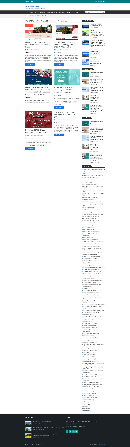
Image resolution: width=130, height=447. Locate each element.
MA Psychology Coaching (89, 282)
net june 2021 (86, 321)
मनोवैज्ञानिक (85, 406)
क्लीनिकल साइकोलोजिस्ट (87, 402)
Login (68, 12)
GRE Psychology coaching (90, 239)
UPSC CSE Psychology (89, 393)
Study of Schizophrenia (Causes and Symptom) (94, 98)
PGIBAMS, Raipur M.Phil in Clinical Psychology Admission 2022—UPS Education (66, 44)
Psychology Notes (88, 354)
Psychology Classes (40, 12)
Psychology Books (88, 340)
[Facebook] (96, 1)
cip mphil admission (88, 199)
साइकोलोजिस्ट (86, 410)
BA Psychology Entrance (89, 184)
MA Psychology (87, 276)
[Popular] (83, 118)
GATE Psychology (87, 227)
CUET (84, 209)
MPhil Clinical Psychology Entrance (92, 304)
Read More (30, 64)
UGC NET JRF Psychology (90, 386)
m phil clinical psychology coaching (92, 267)
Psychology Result (88, 356)
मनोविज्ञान (85, 404)
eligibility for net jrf (88, 225)
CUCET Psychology (88, 207)
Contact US (75, 12)
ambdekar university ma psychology (92, 175)
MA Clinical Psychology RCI (90, 273)
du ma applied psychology (90, 220)
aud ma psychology (88, 179)
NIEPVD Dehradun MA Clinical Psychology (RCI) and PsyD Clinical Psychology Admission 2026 (97, 44)
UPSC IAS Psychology (88, 395)
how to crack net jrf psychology (91, 252)
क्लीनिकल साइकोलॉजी (87, 399)
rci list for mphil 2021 (89, 376)
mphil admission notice (89, 292)
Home (31, 12)
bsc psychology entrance (89, 197)
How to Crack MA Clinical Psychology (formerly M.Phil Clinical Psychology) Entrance (96, 108)
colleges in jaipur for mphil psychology (93, 204)
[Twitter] (104, 1)
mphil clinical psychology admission (92, 297)
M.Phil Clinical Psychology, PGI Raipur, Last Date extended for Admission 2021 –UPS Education (38, 89)
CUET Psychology (87, 212)
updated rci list (87, 389)
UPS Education (32, 6)
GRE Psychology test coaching (91, 246)
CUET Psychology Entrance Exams (92, 214)
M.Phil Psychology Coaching (90, 271)
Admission (62, 12)
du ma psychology (88, 223)
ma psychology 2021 (88, 278)
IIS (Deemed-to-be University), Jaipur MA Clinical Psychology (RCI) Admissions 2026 (97, 33)
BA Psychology (87, 182)
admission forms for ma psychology (92, 169)
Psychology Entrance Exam (90, 348)
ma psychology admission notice (91, 280)
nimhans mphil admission (90, 327)
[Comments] (89, 118)
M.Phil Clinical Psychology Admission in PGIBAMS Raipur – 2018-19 (66, 114)
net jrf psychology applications (91, 316)
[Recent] (86, 118)
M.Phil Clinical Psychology (90, 269)
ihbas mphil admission (89, 254)
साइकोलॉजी (85, 408)
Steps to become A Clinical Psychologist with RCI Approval (96, 81)
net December (87, 314)
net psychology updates (89, 323)
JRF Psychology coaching (89, 260)
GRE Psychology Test (88, 244)
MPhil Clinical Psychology (90, 295)
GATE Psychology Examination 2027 (96, 24)
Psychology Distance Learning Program (93, 344)
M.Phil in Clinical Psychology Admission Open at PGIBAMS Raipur (37, 44)
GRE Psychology (87, 237)
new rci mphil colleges (89, 325)
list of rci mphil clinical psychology (92, 265)
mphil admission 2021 (89, 290)
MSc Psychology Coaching (90, 312)
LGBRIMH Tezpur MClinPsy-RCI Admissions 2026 (95, 53)
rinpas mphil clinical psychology (91, 384)
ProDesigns (102, 444)
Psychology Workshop (89, 359)
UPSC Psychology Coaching (90, 397)
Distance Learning (52, 12)
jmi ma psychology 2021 (89, 258)
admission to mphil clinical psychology (93, 171)
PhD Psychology (87, 335)
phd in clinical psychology (90, 333)
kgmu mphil (86, 263)
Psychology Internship (89, 350)
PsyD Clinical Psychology (89, 361)
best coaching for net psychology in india (94, 190)
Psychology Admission (89, 338)
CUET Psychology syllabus (90, 216)
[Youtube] (101, 1)
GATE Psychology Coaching (90, 229)
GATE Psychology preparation (91, 231)
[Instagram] (99, 1)
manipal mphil (87, 288)
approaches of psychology (90, 177)
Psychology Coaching (88, 342)
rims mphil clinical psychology (91, 382)
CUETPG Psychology (88, 218)
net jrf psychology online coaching (92, 319)
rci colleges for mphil (89, 374)
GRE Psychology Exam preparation (92, 241)
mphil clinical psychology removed (92, 310)
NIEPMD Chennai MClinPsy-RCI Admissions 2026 (95, 61)
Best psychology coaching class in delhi (93, 193)
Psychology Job (87, 352)
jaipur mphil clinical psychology (91, 256)
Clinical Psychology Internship (91, 201)
